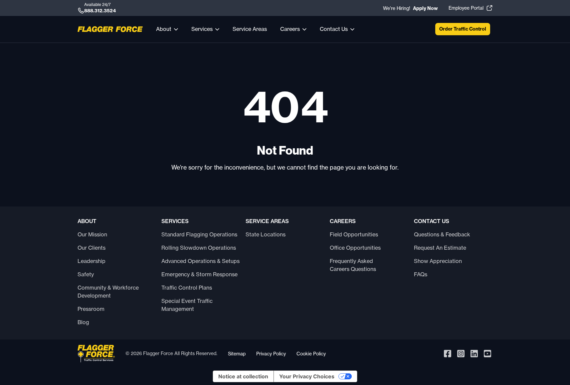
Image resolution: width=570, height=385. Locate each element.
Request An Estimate (440, 247)
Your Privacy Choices (306, 376)
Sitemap (237, 353)
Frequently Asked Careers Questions (353, 265)
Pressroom (91, 309)
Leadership (91, 261)
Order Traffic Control (462, 29)
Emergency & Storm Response (199, 274)
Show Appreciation (438, 261)
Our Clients (91, 247)
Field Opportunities (354, 234)
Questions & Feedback (442, 234)
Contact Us (334, 29)
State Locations (265, 234)
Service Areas (250, 29)
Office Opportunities (355, 247)
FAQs (420, 274)
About (163, 29)
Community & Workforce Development (108, 291)
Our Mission (92, 234)
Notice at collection (243, 376)
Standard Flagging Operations (199, 234)
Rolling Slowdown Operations (198, 247)
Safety (86, 274)
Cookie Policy (311, 353)
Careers (290, 29)
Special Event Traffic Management (187, 305)
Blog (83, 322)
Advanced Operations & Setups (200, 261)
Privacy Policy (271, 353)
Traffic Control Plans (186, 287)
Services (202, 29)
